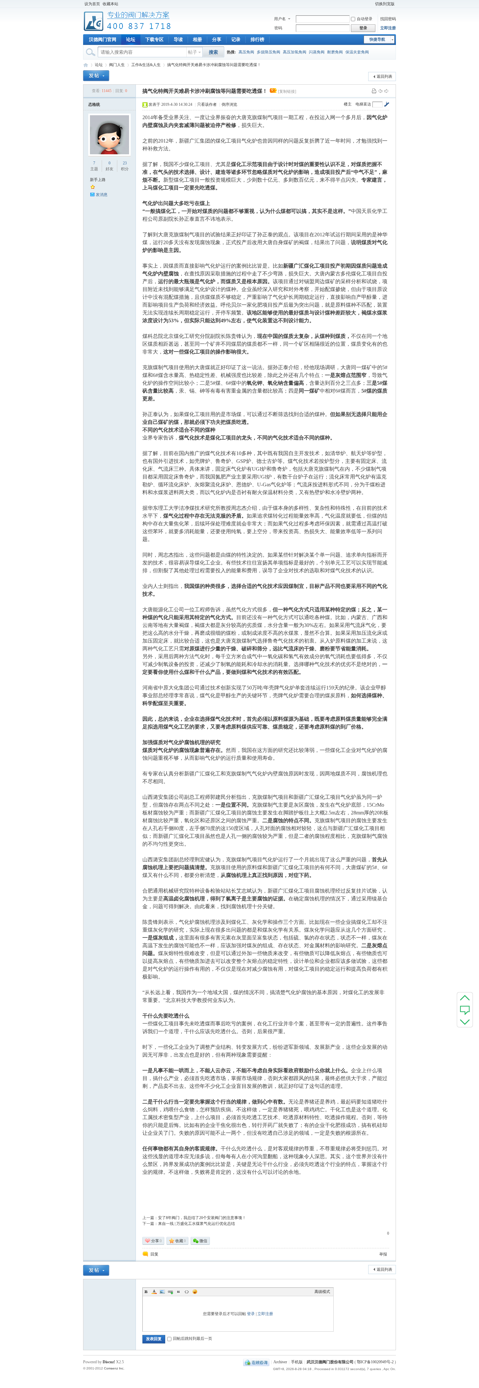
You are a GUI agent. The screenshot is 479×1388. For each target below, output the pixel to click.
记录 (235, 39)
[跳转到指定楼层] (386, 104)
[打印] (374, 91)
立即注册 (388, 28)
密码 (278, 28)
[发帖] (465, 1010)
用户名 (280, 19)
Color (154, 1291)
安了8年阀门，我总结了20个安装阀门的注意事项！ (202, 1217)
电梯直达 (363, 104)
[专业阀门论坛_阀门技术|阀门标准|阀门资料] (127, 30)
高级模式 (322, 1291)
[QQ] (256, 1362)
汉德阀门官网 (102, 39)
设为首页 (92, 4)
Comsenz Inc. (114, 1368)
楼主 (348, 104)
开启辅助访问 (371, 4)
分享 (216, 39)
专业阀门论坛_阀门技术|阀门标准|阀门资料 (85, 65)
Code (186, 1291)
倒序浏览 (229, 104)
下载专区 (154, 39)
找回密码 (388, 19)
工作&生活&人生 (146, 64)
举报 (383, 1254)
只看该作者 (207, 104)
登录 (251, 1314)
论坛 (130, 39)
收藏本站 (110, 4)
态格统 (94, 104)
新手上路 (98, 179)
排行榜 (257, 39)
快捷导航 (377, 39)
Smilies (195, 1291)
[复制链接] (287, 91)
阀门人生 (117, 64)
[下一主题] (386, 91)
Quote (178, 1291)
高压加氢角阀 (294, 52)
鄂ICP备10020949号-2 (375, 1362)
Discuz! (109, 1362)
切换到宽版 (385, 4)
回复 (154, 1254)
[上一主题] (380, 91)
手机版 (297, 1362)
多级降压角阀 (268, 52)
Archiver (280, 1362)
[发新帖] (96, 75)
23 (125, 163)
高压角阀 (246, 52)
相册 (197, 39)
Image (162, 1291)
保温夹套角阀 (357, 52)
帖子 (192, 52)
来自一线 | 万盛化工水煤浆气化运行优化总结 (196, 1223)
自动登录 (364, 19)
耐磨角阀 (335, 52)
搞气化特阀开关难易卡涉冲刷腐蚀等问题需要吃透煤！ (214, 64)
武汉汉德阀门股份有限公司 (330, 1362)
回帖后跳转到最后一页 (192, 1338)
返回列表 (384, 76)
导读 (178, 39)
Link (170, 1291)
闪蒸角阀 (317, 52)
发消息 (102, 194)
